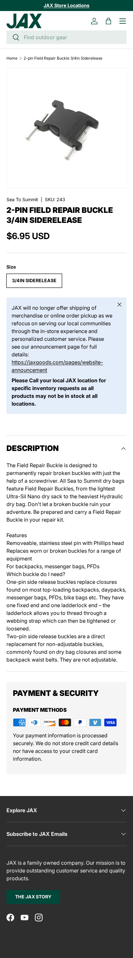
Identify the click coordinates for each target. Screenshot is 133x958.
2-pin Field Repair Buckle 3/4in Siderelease (63, 58)
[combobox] (66, 37)
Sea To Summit (22, 199)
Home (11, 58)
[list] (66, 128)
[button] (108, 21)
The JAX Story (33, 896)
